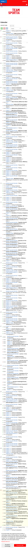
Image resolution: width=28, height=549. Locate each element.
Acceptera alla (20, 545)
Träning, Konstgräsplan (17, 41)
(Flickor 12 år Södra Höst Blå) (17, 117)
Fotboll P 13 (8, 58)
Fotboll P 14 (8, 108)
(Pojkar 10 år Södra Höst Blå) (17, 346)
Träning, (20, 36)
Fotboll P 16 (8, 57)
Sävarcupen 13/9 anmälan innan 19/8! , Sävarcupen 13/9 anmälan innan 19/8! (16, 292)
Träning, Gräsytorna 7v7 (17, 160)
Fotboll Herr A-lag (9, 33)
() (19, 108)
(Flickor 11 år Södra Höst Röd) (16, 99)
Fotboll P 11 (8, 41)
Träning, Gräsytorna (22, 51)
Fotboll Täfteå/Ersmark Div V (12, 38)
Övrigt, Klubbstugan (22, 175)
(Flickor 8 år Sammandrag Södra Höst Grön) (17, 210)
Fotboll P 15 (8, 67)
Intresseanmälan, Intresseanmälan (19, 452)
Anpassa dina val (5, 541)
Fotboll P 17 (8, 30)
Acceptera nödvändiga (7, 545)
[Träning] (2, 28)
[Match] (4, 28)
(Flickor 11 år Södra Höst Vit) (16, 247)
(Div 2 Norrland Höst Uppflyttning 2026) (16, 106)
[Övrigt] (7, 28)
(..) (23, 34)
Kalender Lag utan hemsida (11, 36)
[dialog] (14, 540)
